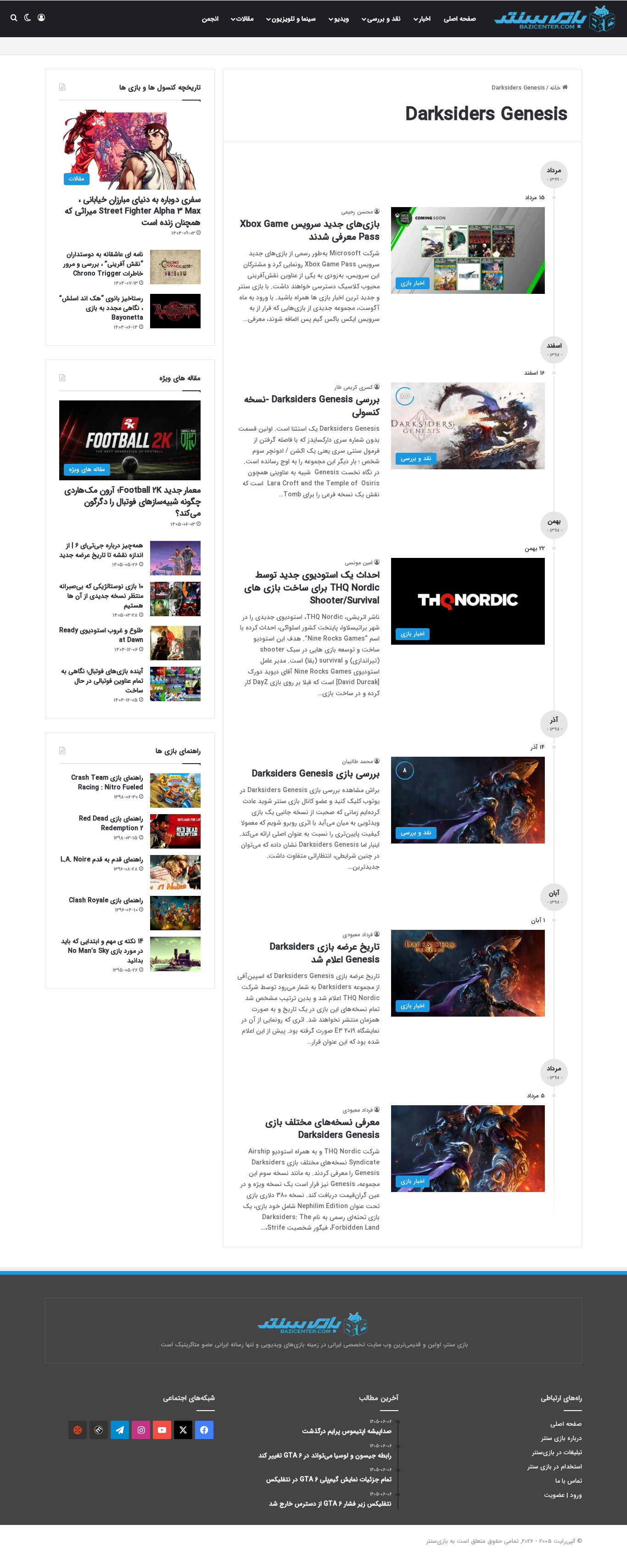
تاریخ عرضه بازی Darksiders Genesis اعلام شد (325, 953)
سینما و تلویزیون (294, 19)
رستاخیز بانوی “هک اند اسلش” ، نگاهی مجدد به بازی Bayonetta (101, 308)
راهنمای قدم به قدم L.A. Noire (102, 860)
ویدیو (341, 19)
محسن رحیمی (357, 212)
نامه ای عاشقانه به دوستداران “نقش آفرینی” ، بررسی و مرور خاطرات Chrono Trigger (103, 264)
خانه (556, 88)
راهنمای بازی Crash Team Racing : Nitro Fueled (107, 783)
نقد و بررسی (384, 19)
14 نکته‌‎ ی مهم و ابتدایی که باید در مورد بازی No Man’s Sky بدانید (102, 951)
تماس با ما (568, 1481)
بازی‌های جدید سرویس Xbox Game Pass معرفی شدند (310, 230)
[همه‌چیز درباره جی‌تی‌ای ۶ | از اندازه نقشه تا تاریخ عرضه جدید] (175, 558)
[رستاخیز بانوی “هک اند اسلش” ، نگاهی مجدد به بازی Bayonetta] (175, 311)
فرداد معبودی (357, 934)
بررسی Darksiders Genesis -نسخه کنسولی (312, 406)
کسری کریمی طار (354, 387)
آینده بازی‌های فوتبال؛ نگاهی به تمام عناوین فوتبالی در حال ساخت (102, 681)
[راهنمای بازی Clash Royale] (175, 913)
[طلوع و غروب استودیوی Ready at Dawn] (175, 643)
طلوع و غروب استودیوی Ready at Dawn (101, 635)
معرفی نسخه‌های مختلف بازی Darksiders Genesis (322, 1128)
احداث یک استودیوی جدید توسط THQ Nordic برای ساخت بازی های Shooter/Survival (312, 588)
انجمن (210, 19)
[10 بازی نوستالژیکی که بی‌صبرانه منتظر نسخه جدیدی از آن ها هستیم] (175, 599)
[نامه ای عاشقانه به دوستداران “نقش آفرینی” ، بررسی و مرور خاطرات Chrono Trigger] (175, 267)
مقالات (244, 19)
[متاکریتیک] (99, 1430)
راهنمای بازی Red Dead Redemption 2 (111, 823)
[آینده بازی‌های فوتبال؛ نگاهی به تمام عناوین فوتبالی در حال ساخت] (175, 684)
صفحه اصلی (460, 19)
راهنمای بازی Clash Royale (106, 900)
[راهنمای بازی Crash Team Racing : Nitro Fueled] (175, 790)
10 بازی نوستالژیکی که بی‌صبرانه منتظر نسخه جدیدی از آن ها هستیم (101, 596)
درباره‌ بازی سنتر (562, 1438)
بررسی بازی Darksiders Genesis (316, 774)
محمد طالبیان (357, 761)
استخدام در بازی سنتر (555, 1467)
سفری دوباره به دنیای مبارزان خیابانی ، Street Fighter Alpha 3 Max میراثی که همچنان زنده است (133, 211)
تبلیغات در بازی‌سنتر (557, 1452)
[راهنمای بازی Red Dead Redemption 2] (175, 831)
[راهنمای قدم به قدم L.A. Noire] (175, 872)
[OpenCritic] (77, 1430)
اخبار (425, 19)
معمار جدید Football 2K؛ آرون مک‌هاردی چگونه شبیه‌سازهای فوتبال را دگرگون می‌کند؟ (132, 502)
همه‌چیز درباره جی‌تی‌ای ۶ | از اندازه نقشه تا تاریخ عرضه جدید (101, 550)
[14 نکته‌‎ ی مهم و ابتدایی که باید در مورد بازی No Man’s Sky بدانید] (175, 954)
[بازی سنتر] (556, 18)
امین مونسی (359, 562)
